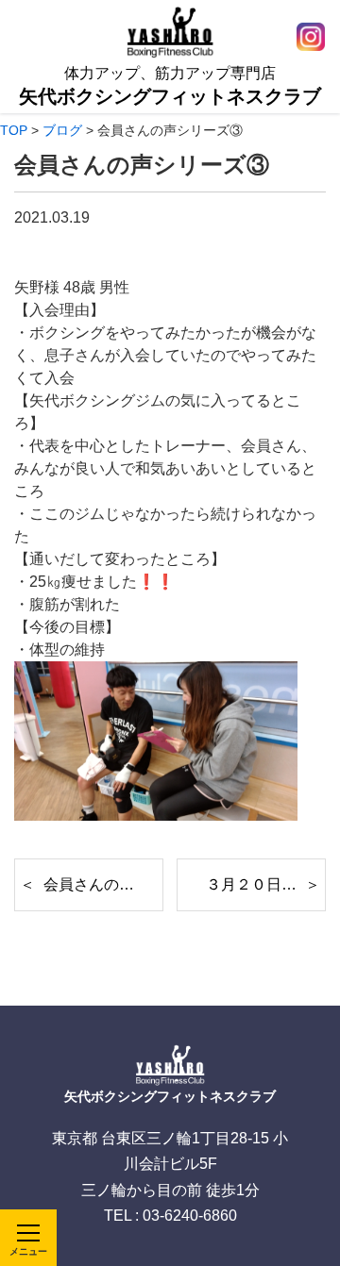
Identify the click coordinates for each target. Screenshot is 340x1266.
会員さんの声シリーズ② (103, 884)
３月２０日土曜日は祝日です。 (266, 884)
